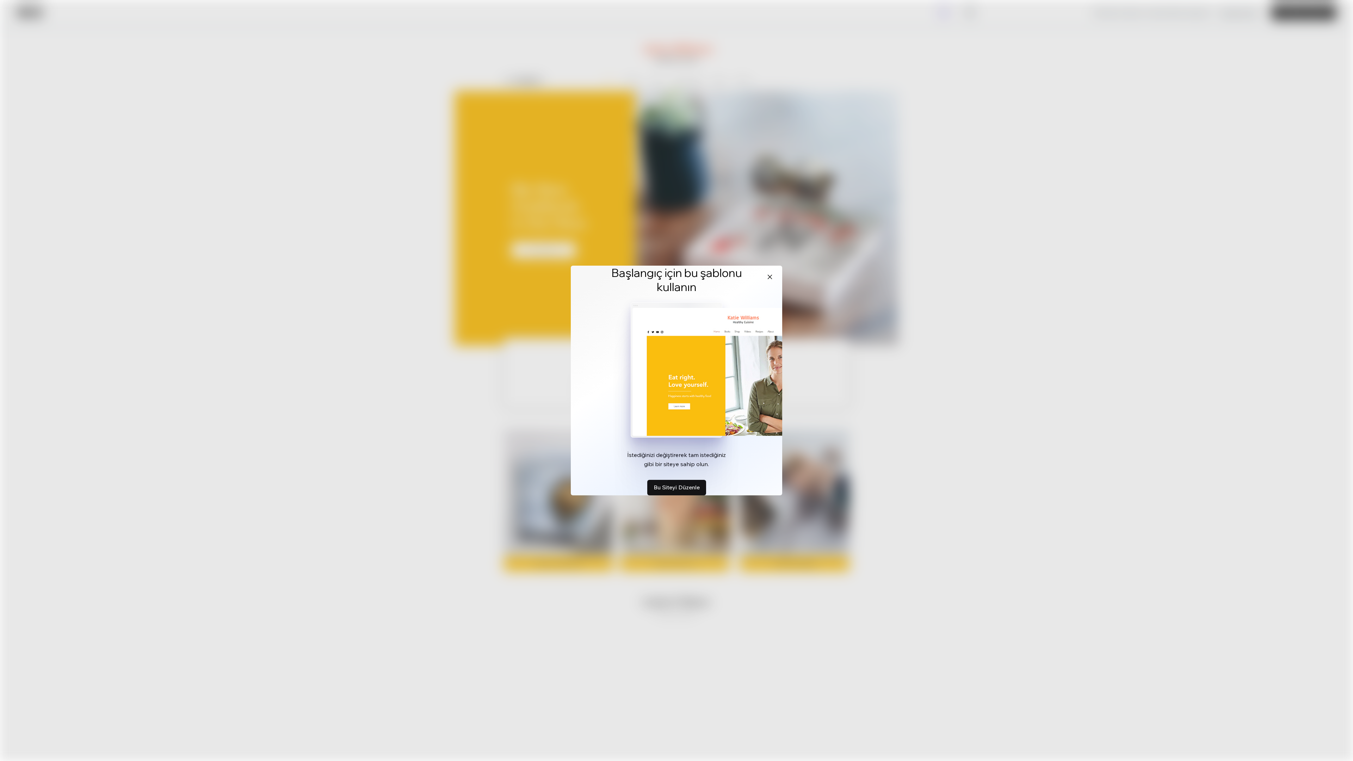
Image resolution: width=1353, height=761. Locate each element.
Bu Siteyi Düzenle (677, 487)
